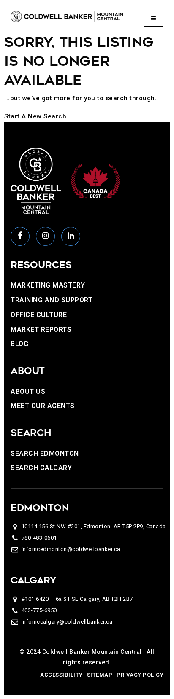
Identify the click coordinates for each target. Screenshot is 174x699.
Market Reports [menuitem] (41, 329)
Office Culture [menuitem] (39, 315)
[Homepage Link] (67, 16)
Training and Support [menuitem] (51, 300)
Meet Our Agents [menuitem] (43, 406)
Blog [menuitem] (19, 344)
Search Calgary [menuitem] (41, 468)
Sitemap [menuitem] (100, 675)
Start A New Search (35, 116)
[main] (87, 77)
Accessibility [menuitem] (61, 675)
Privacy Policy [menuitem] (140, 675)
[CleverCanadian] (95, 180)
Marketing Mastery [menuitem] (48, 285)
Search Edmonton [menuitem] (45, 453)
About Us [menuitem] (28, 391)
